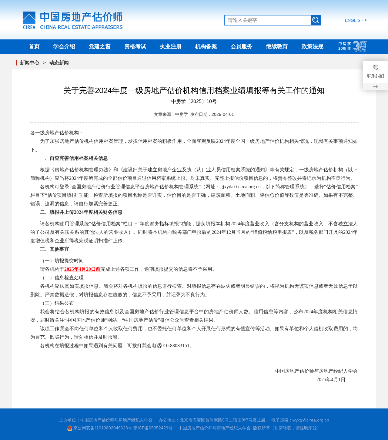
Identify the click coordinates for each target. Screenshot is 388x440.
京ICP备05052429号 (152, 427)
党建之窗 (100, 46)
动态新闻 (59, 62)
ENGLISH (354, 20)
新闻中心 (29, 62)
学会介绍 (64, 46)
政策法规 (312, 46)
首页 (34, 46)
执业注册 (171, 46)
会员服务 (242, 46)
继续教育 (277, 46)
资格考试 (135, 46)
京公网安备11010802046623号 (102, 427)
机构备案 (206, 46)
